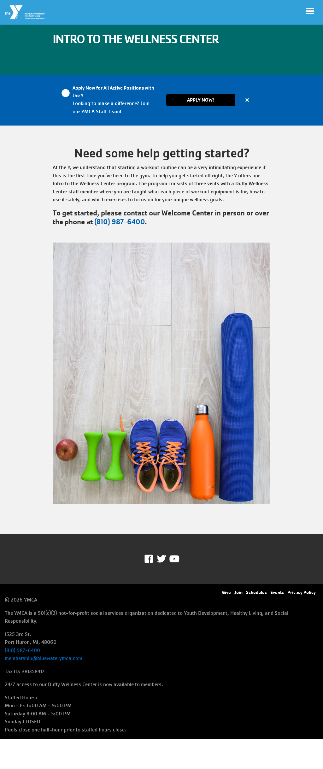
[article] (161, 100)
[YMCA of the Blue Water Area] (25, 12)
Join (238, 592)
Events (277, 592)
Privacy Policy (301, 592)
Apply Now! (200, 100)
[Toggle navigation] (309, 11)
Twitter (161, 559)
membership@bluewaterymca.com (43, 658)
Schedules (256, 592)
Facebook (153, 559)
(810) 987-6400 (119, 221)
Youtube (173, 559)
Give (226, 592)
